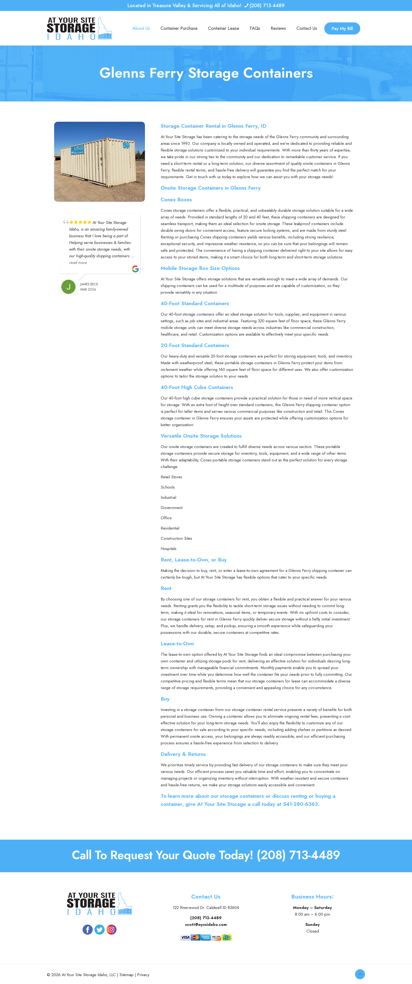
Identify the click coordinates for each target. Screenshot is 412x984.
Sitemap (126, 975)
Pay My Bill (342, 28)
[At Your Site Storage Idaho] (79, 28)
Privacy (143, 975)
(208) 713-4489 (267, 5)
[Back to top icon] (360, 974)
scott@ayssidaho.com (206, 924)
